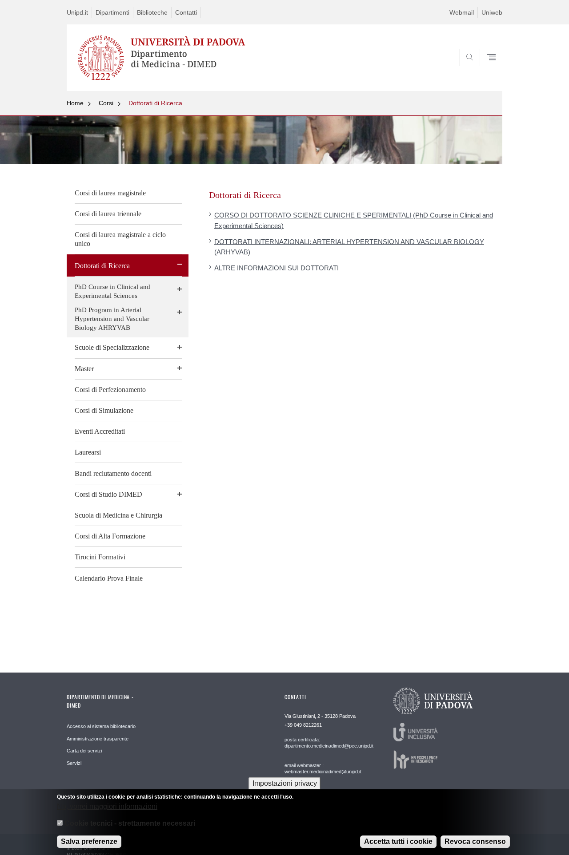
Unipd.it (77, 12)
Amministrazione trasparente (97, 738)
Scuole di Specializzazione (112, 347)
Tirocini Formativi (100, 557)
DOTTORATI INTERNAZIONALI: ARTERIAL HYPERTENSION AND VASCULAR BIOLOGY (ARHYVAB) (349, 246)
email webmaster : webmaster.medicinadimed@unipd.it (322, 768)
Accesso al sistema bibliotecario (101, 726)
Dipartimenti (112, 12)
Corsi (106, 103)
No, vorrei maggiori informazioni (107, 806)
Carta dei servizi (84, 750)
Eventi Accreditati (100, 431)
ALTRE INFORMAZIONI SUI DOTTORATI (276, 268)
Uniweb (491, 12)
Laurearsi (88, 452)
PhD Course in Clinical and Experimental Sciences (112, 291)
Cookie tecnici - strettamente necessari (129, 823)
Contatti (186, 12)
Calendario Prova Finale (109, 578)
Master (84, 368)
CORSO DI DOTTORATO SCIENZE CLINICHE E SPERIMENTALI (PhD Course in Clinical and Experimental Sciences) (353, 220)
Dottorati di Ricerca (155, 103)
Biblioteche (152, 12)
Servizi (74, 763)
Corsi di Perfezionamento (110, 389)
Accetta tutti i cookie (398, 841)
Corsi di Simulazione (104, 410)
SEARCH (486, 70)
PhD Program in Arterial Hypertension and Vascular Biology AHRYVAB (112, 318)
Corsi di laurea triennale (108, 214)
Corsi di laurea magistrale (110, 193)
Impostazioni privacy (284, 783)
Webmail (461, 12)
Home (75, 103)
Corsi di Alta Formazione (110, 536)
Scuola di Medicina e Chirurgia (118, 515)
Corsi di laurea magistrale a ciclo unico (120, 239)
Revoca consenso (475, 841)
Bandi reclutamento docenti (113, 473)
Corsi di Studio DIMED (108, 494)
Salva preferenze (89, 841)
